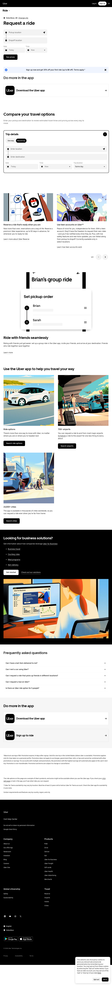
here (99, 973)
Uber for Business (50, 544)
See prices (10, 57)
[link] (56, 70)
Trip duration (78, 163)
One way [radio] (11, 141)
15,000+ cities (10, 507)
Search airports (67, 446)
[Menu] (109, 3)
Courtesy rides (14, 554)
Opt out (96, 979)
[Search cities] (29, 478)
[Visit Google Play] (11, 939)
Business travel (14, 549)
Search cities (11, 521)
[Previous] (99, 257)
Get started (11, 572)
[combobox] (83, 166)
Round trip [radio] (21, 141)
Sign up (102, 3)
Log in (94, 3)
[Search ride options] (29, 400)
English (9, 926)
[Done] (105, 134)
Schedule (62, 436)
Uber (5, 3)
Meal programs (14, 560)
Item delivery (13, 565)
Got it (105, 979)
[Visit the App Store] (26, 939)
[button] (44, 32)
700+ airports (64, 429)
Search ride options (14, 443)
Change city (23, 18)
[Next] (105, 257)
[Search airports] (83, 400)
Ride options (9, 429)
